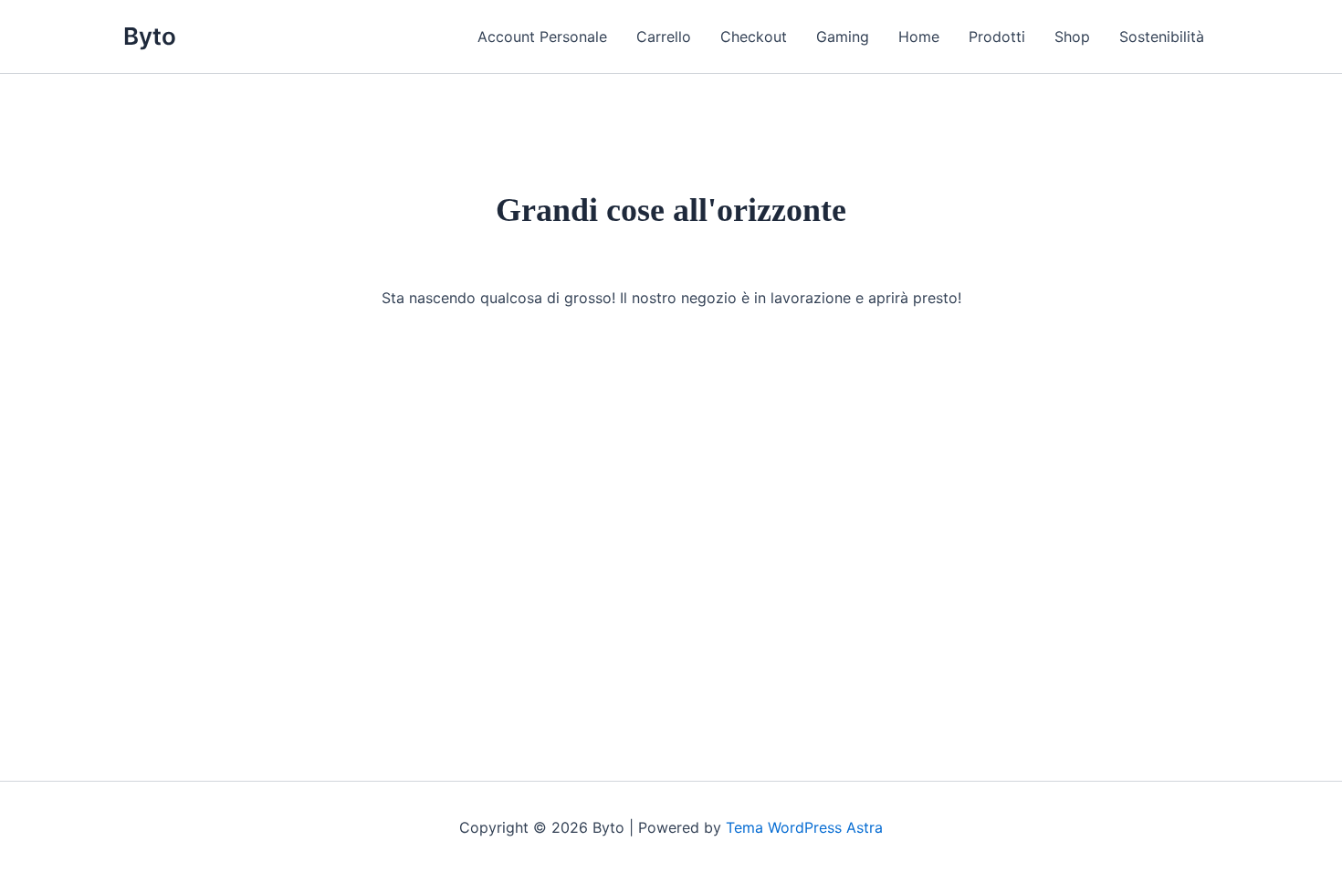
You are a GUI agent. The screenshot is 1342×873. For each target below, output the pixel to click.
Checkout (753, 36)
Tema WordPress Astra (804, 827)
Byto (149, 36)
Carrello (663, 36)
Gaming (842, 36)
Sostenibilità (1161, 36)
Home (918, 36)
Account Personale (542, 36)
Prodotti (997, 36)
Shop (1072, 36)
